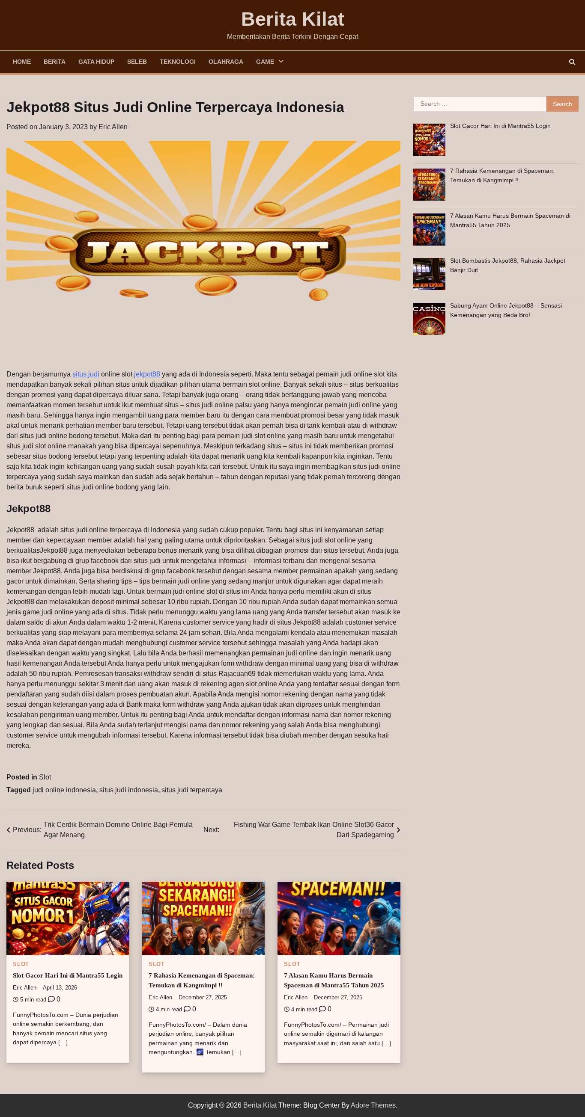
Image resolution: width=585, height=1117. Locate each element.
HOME (22, 61)
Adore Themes (373, 1105)
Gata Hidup (96, 61)
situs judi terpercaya (191, 790)
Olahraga (226, 61)
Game (265, 61)
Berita (55, 61)
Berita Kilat (292, 19)
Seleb (137, 61)
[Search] (572, 62)
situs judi (85, 374)
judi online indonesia (64, 790)
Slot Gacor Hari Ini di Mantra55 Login (67, 975)
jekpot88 (147, 374)
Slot (45, 777)
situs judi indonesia (128, 790)
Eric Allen (113, 126)
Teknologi (178, 61)
